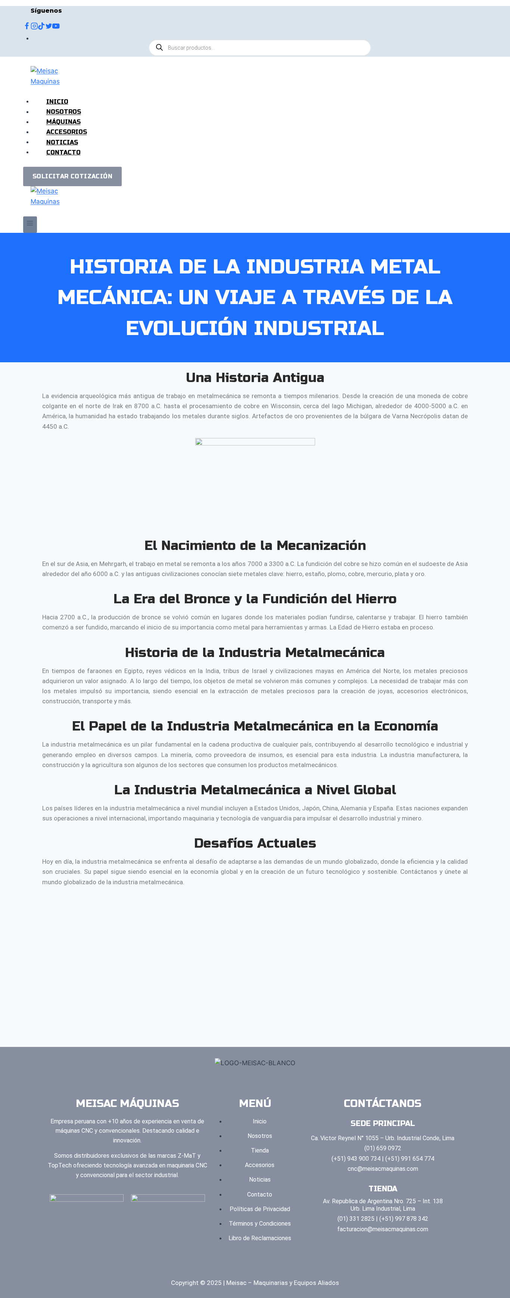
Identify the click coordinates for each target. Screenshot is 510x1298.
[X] (49, 27)
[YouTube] (56, 27)
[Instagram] (34, 27)
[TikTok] (41, 27)
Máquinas (63, 121)
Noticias (62, 142)
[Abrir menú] (30, 224)
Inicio (57, 101)
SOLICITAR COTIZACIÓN (72, 176)
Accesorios (66, 131)
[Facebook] (27, 27)
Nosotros (63, 111)
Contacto (63, 152)
